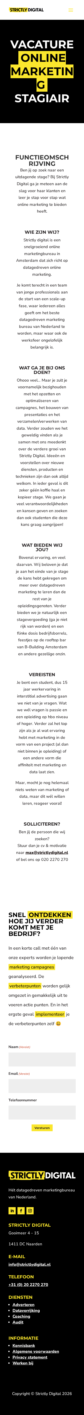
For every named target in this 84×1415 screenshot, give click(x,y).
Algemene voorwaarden (36, 1351)
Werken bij (23, 1363)
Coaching (21, 1316)
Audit (18, 1322)
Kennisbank (24, 1345)
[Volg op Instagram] (30, 1210)
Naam (19, 1046)
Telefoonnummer (23, 1100)
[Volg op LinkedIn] (12, 1210)
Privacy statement (30, 1357)
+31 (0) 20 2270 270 (28, 1284)
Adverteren (23, 1304)
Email (19, 1073)
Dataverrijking (26, 1310)
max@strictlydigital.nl (47, 852)
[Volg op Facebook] (21, 1210)
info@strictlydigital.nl (30, 1264)
